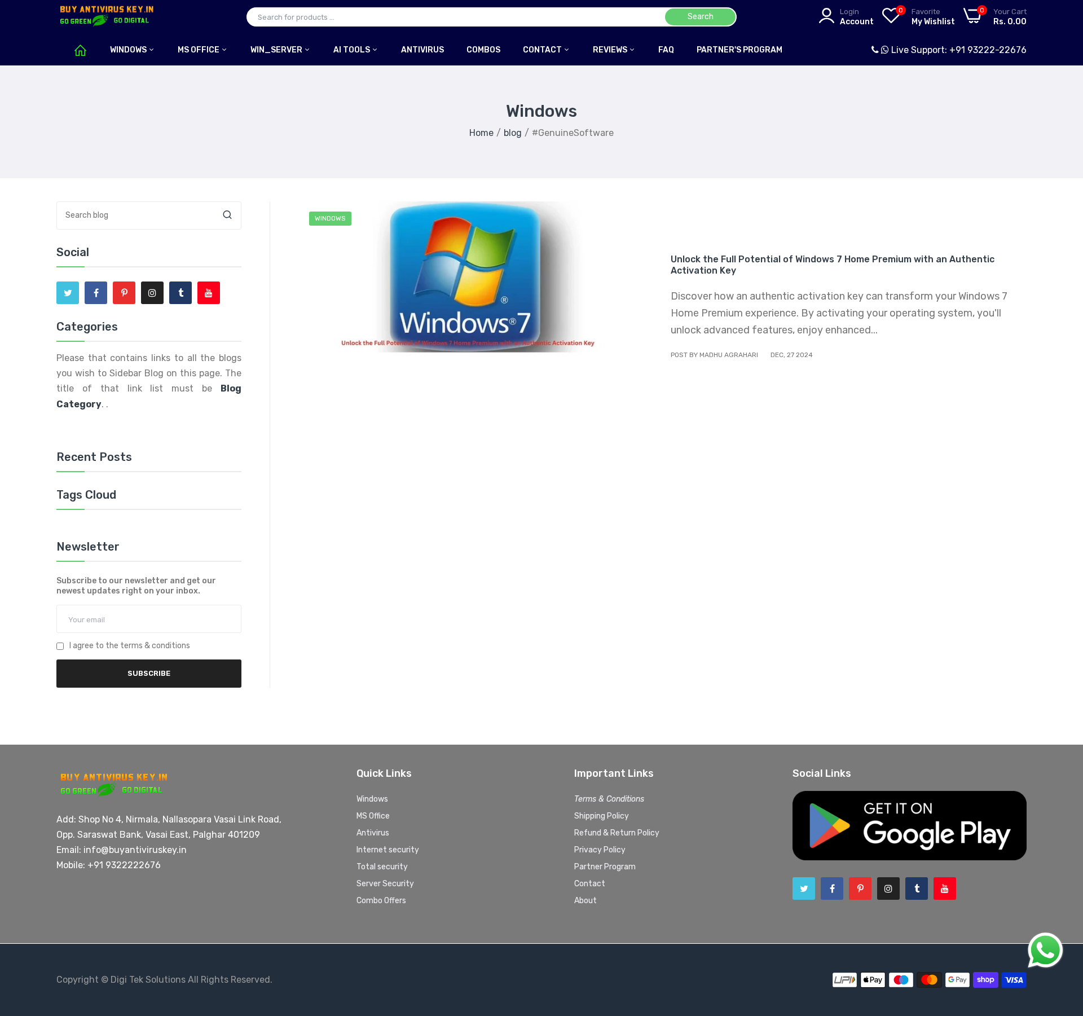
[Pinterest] (124, 293)
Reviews (611, 50)
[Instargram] (152, 293)
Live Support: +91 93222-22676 (958, 50)
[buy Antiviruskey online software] (105, 17)
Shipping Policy (601, 816)
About (585, 900)
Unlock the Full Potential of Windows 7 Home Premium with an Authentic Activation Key (832, 265)
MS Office (199, 50)
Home (481, 132)
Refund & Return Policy (616, 833)
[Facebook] (96, 293)
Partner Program (605, 867)
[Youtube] (208, 293)
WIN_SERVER (277, 50)
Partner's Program (739, 50)
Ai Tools (352, 50)
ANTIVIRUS (422, 50)
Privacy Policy (600, 850)
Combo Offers (381, 900)
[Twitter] (67, 293)
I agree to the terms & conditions (129, 645)
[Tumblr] (180, 293)
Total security (382, 867)
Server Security (385, 884)
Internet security (387, 850)
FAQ (666, 50)
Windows (129, 50)
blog (513, 132)
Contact (543, 50)
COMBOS (483, 50)
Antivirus (372, 833)
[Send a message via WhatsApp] (1045, 950)
